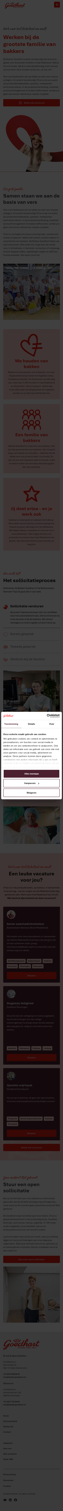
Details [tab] (31, 724)
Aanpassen (30, 783)
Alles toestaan (31, 773)
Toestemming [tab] (11, 724)
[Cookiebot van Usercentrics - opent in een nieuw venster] (47, 716)
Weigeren (31, 792)
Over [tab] (51, 724)
